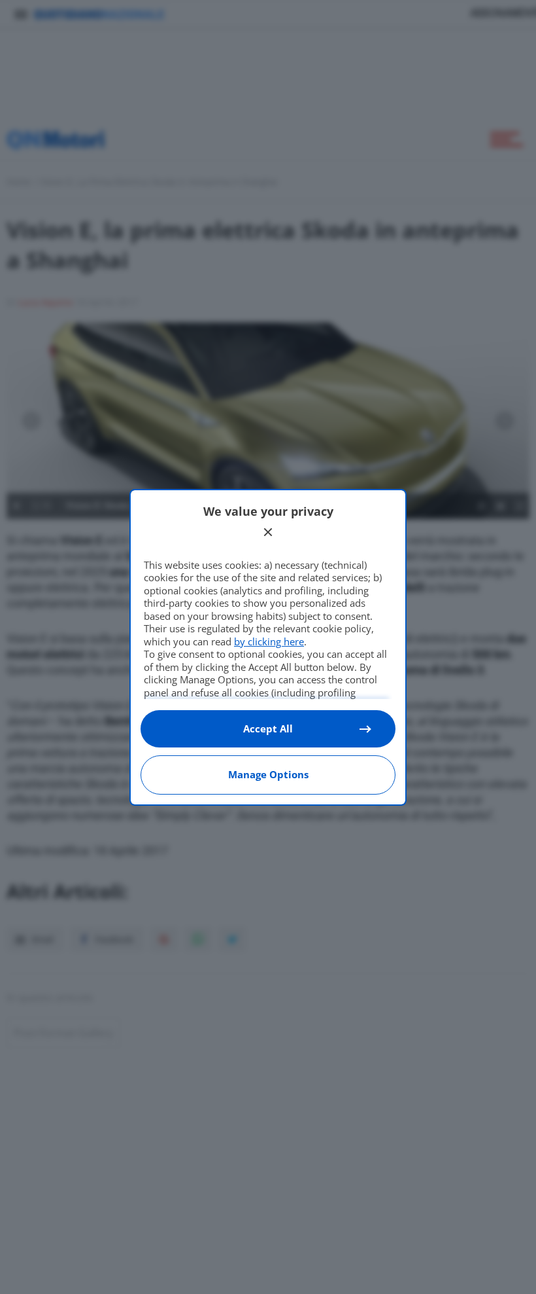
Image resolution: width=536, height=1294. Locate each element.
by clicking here (269, 641)
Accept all (268, 728)
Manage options (268, 774)
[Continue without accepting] (268, 532)
